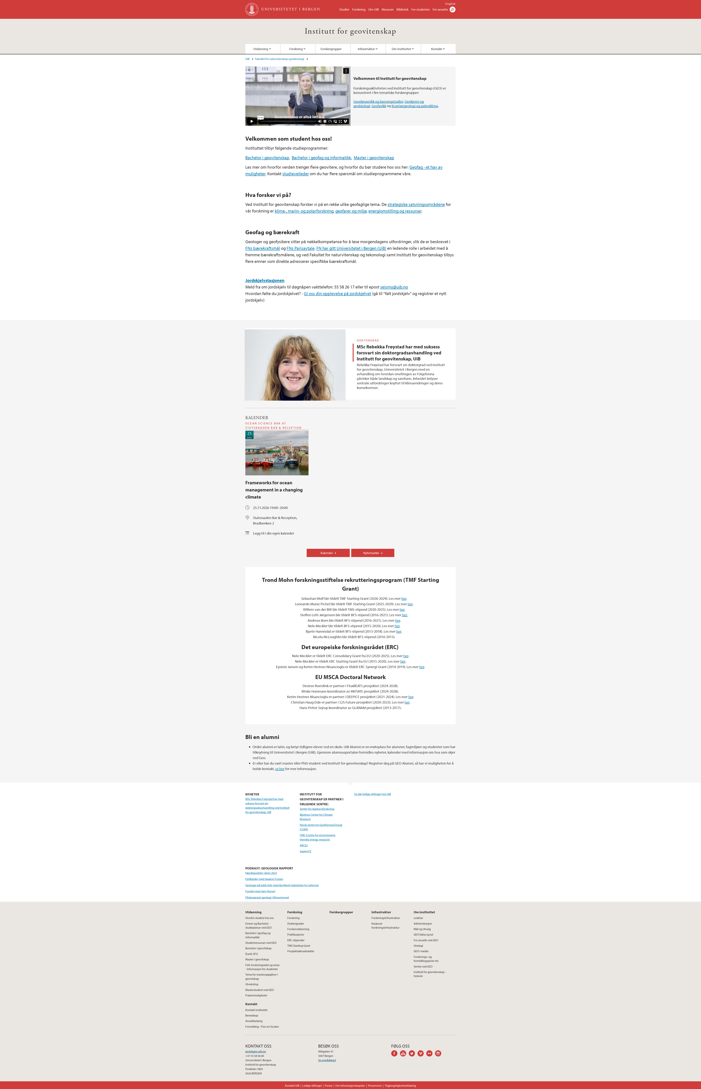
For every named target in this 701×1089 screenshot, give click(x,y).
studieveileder (295, 173)
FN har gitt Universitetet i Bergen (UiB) (351, 248)
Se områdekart (327, 1060)
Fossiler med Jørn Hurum (260, 891)
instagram (439, 1054)
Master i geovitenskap (374, 157)
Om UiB (373, 9)
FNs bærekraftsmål (262, 248)
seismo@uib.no (394, 287)
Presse (328, 1085)
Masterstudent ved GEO (259, 990)
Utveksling (251, 984)
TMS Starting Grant (298, 945)
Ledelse (418, 918)
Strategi (418, 945)
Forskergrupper (331, 49)
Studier (344, 9)
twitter (413, 1054)
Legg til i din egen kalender (273, 533)
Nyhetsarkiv (371, 553)
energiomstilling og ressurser (395, 211)
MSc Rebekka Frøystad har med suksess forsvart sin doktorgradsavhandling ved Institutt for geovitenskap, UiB (399, 353)
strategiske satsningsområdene (416, 204)
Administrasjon (423, 923)
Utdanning (260, 49)
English (450, 3)
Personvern (375, 1085)
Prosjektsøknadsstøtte (300, 951)
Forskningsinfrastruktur (385, 918)
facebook (395, 1054)
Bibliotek (402, 9)
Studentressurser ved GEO (261, 942)
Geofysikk (378, 105)
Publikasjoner (295, 934)
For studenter (420, 9)
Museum (388, 9)
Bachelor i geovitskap (258, 948)
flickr (430, 1054)
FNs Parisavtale (301, 248)
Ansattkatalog (254, 1021)
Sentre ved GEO (423, 966)
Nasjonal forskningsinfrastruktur (385, 925)
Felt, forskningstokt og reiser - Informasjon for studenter (262, 967)
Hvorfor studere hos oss (259, 918)
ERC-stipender (295, 940)
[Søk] (452, 9)
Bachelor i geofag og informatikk (321, 157)
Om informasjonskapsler (350, 1085)
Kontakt (436, 49)
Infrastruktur (366, 49)
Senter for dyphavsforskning (317, 809)
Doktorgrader (295, 923)
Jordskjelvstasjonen (264, 280)
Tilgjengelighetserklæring (400, 1085)
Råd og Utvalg (422, 929)
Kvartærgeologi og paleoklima (415, 105)
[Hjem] (252, 9)
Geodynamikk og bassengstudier (378, 101)
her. (405, 615)
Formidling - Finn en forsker (262, 1026)
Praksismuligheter (256, 995)
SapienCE (305, 851)
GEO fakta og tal (423, 934)
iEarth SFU (251, 954)
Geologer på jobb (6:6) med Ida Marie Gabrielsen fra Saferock (282, 885)
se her (279, 768)
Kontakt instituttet (256, 1010)
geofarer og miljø (351, 211)
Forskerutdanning (298, 929)
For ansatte (440, 9)
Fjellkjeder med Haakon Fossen (264, 879)
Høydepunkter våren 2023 (261, 873)
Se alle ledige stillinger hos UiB (372, 794)
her (403, 598)
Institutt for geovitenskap (350, 31)
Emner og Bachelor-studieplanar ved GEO (258, 925)
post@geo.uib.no (255, 1051)
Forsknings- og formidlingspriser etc (426, 959)
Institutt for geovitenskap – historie (430, 974)
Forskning (358, 9)
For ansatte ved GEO (426, 940)
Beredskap (251, 1015)
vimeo (421, 1054)
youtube (404, 1054)
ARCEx (304, 845)
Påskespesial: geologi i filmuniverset (267, 897)
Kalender (327, 553)
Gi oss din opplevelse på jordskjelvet (337, 293)
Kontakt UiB (292, 1085)
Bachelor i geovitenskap (267, 157)
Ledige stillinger (312, 1085)
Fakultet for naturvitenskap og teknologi (279, 59)
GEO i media (421, 951)
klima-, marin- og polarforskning (304, 211)
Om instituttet (401, 49)
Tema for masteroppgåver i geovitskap (261, 976)
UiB (247, 59)
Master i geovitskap (257, 959)
